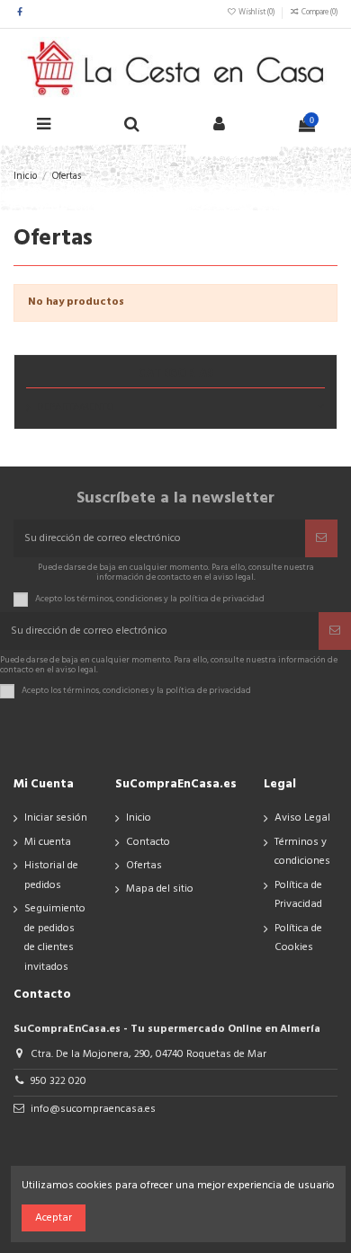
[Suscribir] (321, 538)
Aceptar (53, 1218)
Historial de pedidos (51, 875)
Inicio (138, 818)
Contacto (148, 842)
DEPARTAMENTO (75, 407)
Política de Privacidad (298, 895)
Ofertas (144, 866)
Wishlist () (256, 12)
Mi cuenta (47, 842)
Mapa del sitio (160, 889)
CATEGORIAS (176, 373)
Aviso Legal (302, 818)
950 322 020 (58, 1081)
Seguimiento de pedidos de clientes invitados (55, 938)
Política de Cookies (298, 938)
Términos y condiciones (302, 852)
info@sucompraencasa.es (93, 1109)
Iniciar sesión (55, 818)
